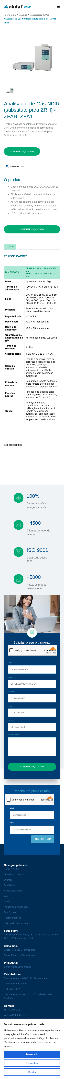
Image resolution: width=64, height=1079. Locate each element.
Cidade (10, 720)
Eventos (8, 879)
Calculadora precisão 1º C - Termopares (25, 978)
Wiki (6, 896)
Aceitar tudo (32, 1054)
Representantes (12, 917)
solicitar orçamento (22, 151)
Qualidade (9, 885)
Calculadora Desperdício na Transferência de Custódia (28, 996)
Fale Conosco (11, 912)
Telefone (11, 692)
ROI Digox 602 (12, 989)
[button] (58, 7)
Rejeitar (32, 1072)
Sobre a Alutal (11, 869)
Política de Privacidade (16, 923)
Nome (10, 663)
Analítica (23, 15)
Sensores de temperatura (17, 966)
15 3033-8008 (12, 1009)
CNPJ (10, 706)
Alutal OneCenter (13, 890)
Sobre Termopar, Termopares (19, 949)
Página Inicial (10, 15)
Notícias (8, 901)
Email (10, 677)
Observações (13, 735)
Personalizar (32, 1063)
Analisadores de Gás (39, 15)
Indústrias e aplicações (16, 906)
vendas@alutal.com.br (16, 1015)
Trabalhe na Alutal (13, 874)
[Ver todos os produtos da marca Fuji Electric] (15, 166)
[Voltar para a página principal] (17, 7)
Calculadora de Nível (15, 983)
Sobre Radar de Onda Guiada (20, 955)
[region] (32, 1049)
